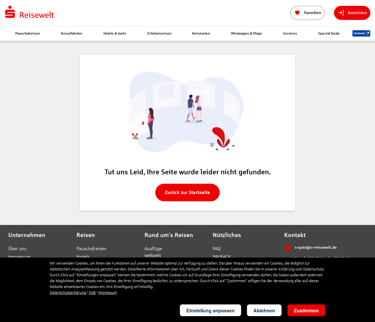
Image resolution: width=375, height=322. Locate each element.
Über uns (17, 248)
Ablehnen (264, 310)
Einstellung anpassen (210, 310)
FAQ (217, 248)
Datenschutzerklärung (68, 293)
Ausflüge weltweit (153, 252)
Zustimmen (306, 310)
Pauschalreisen (90, 248)
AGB (92, 293)
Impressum (19, 256)
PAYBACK (222, 256)
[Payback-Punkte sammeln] (361, 33)
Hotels (82, 256)
